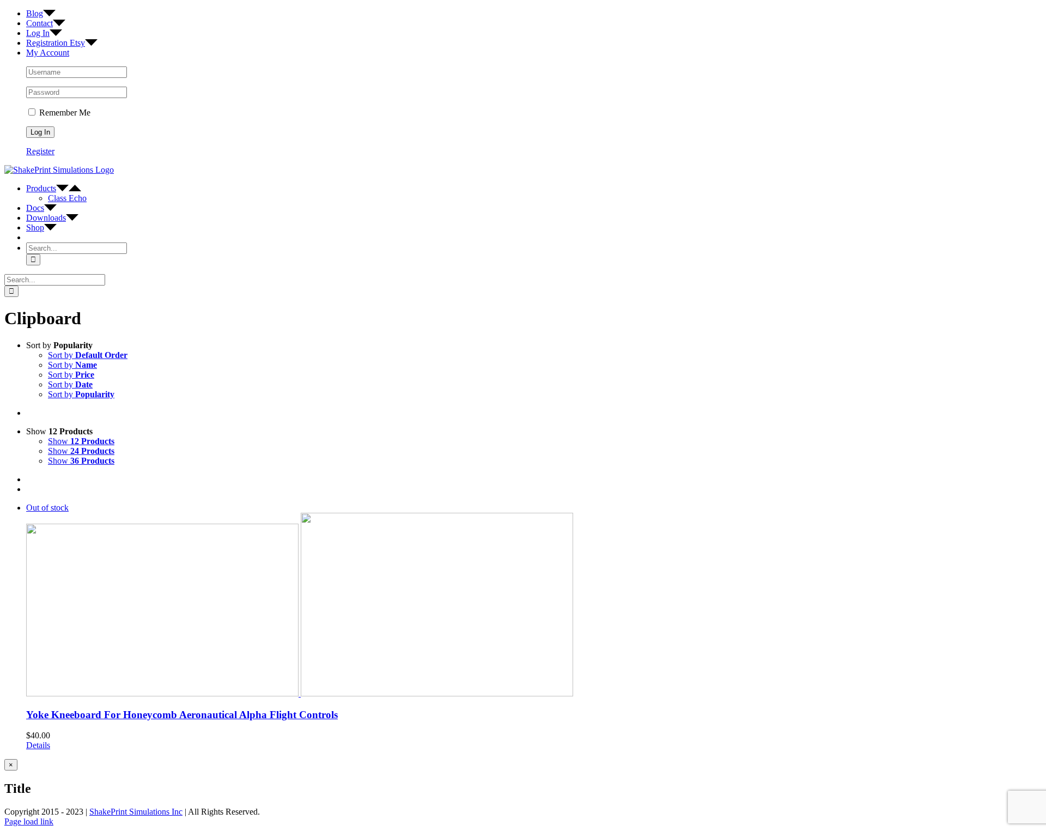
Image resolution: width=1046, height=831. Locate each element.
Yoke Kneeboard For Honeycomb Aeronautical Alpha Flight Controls (182, 714)
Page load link (28, 821)
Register (40, 151)
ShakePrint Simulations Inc (136, 811)
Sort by (87, 355)
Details (38, 745)
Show (81, 441)
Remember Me (63, 112)
